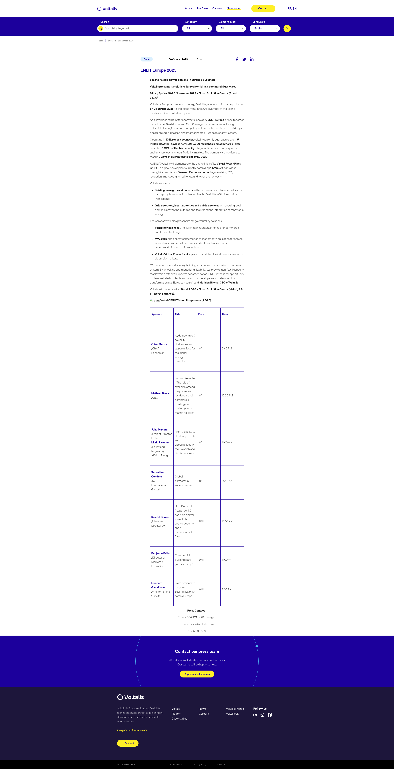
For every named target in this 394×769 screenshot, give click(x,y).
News (202, 708)
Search (104, 21)
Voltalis (176, 708)
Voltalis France (235, 708)
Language (259, 21)
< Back (100, 41)
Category (191, 21)
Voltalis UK (232, 713)
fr (289, 8)
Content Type (227, 21)
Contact (129, 743)
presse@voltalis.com (198, 674)
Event (146, 59)
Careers (204, 713)
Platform (177, 713)
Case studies (179, 718)
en (295, 8)
